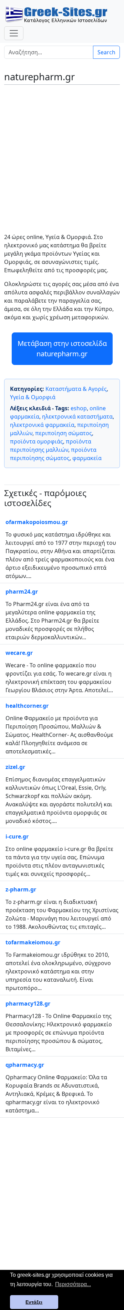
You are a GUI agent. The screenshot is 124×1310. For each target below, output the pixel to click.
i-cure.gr (17, 836)
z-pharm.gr (21, 889)
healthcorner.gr (27, 705)
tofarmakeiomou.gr (33, 942)
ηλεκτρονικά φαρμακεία (42, 425)
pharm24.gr (22, 591)
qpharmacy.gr (25, 1065)
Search (106, 52)
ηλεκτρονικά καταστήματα (77, 416)
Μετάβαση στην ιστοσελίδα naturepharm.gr (62, 348)
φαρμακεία (87, 458)
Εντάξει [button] (33, 1302)
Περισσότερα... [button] (73, 1284)
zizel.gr (15, 767)
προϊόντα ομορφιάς (36, 441)
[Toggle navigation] (13, 33)
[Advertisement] (62, 154)
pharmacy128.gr (28, 1003)
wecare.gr (19, 653)
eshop (79, 408)
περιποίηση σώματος (63, 433)
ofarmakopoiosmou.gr (37, 522)
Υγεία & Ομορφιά (32, 397)
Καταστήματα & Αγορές (76, 389)
